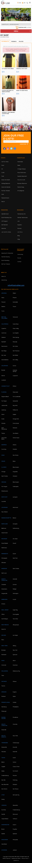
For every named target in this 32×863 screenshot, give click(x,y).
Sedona (3, 306)
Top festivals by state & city (10, 289)
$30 (17, 94)
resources (20, 210)
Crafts (2, 172)
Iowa (3, 455)
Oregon (3, 692)
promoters (4, 210)
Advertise (3, 228)
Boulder (3, 370)
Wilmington (15, 593)
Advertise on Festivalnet (7, 253)
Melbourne (15, 410)
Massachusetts (5, 518)
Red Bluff (3, 341)
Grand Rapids (4, 543)
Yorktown (15, 818)
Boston (14, 518)
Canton (14, 762)
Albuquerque (16, 624)
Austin (14, 757)
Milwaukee (15, 839)
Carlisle (14, 702)
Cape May (15, 610)
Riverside (15, 341)
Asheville (15, 579)
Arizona (4, 293)
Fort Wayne (4, 486)
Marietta (15, 449)
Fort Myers (4, 401)
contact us (16, 860)
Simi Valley (15, 359)
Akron (14, 660)
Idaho (3, 461)
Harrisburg (4, 706)
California (4, 324)
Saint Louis (4, 573)
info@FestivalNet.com (16, 285)
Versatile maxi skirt (21, 68)
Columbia (15, 724)
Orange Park (16, 419)
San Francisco (16, 350)
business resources (22, 183)
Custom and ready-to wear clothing (7, 91)
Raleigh (14, 589)
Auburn (14, 824)
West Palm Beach (4, 438)
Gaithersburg (16, 528)
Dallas (2, 771)
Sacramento (4, 346)
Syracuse (15, 654)
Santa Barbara (4, 359)
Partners (19, 228)
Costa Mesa (15, 324)
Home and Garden (5, 187)
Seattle (3, 833)
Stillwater (3, 562)
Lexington (15, 497)
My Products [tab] (5, 41)
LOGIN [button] (19, 2)
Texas (3, 757)
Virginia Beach (4, 818)
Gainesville (15, 401)
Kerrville (3, 780)
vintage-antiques (21, 169)
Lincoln (14, 599)
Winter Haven (16, 437)
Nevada (3, 635)
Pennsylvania (5, 702)
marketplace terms (16, 858)
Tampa (3, 433)
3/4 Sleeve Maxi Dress (8, 68)
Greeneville (4, 747)
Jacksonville (4, 405)
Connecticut (5, 386)
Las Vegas (15, 635)
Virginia (4, 805)
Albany (14, 645)
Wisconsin (4, 839)
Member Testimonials (22, 217)
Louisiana (4, 507)
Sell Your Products (5, 264)
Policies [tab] (21, 41)
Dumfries (3, 809)
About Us (4, 272)
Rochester (3, 654)
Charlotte (3, 584)
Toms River (15, 618)
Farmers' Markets (5, 190)
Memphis (3, 751)
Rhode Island (3, 718)
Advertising (4, 280)
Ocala (2, 419)
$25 (17, 72)
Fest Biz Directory (5, 256)
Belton (3, 762)
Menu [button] (16, 31)
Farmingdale (16, 614)
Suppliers (19, 224)
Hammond (15, 507)
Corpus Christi (16, 766)
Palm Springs (16, 337)
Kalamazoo (4, 547)
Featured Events (5, 197)
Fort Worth (15, 771)
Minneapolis (4, 558)
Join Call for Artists (6, 232)
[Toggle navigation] (30, 2)
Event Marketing (5, 260)
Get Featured (4, 224)
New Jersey (5, 610)
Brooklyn (3, 650)
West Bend (4, 844)
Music (2, 165)
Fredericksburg (5, 775)
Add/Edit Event (5, 213)
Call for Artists (4, 161)
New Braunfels (4, 784)
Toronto (3, 686)
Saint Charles (4, 476)
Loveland (3, 380)
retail (18, 165)
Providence (15, 717)
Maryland (4, 524)
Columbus (15, 665)
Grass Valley (16, 328)
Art (2, 169)
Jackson (15, 850)
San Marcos (15, 789)
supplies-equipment (22, 176)
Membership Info (21, 213)
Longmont (15, 375)
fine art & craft (21, 179)
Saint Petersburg (4, 428)
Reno (2, 639)
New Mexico (5, 624)
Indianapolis (15, 486)
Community (20, 254)
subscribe (23, 144)
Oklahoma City (16, 671)
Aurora (14, 365)
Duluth (14, 553)
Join (18, 221)
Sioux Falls (15, 735)
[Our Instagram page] (8, 148)
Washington (5, 824)
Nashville (15, 751)
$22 (3, 94)
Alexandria (15, 805)
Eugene (14, 692)
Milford (14, 386)
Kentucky (4, 497)
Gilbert (14, 293)
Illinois (3, 467)
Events (3, 157)
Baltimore (3, 528)
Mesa (2, 297)
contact (17, 50)
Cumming (3, 449)
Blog (18, 235)
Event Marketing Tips (6, 217)
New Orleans (4, 512)
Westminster (4, 532)
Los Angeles (16, 333)
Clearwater (15, 392)
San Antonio (4, 789)
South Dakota (3, 736)
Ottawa (14, 681)
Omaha (3, 604)
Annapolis (15, 524)
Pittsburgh (3, 711)
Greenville (3, 729)
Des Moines (15, 455)
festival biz (4, 249)
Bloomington (16, 467)
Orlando (3, 423)
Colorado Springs (15, 370)
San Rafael (15, 355)
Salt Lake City (16, 795)
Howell (14, 543)
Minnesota (4, 553)
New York (4, 645)
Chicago (3, 471)
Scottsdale (15, 302)
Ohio (2, 660)
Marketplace (21, 157)
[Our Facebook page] (4, 148)
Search (3, 201)
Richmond (15, 814)
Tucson (14, 306)
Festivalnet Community (20, 250)
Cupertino (3, 328)
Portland (3, 696)
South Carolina (4, 725)
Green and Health (5, 179)
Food (2, 176)
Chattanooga (16, 742)
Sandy (2, 799)
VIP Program (4, 221)
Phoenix (15, 297)
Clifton (3, 614)
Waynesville (4, 593)
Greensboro (4, 589)
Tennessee (4, 742)
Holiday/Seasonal (5, 183)
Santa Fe (3, 629)
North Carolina (4, 579)
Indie (2, 194)
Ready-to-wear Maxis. (22, 90)
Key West (15, 405)
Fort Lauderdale (16, 396)
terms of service (6, 858)
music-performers (21, 172)
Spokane (15, 833)
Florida (3, 392)
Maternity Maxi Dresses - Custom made (8, 113)
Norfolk (3, 814)
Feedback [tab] (13, 41)
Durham (15, 584)
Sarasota (15, 427)
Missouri (4, 568)
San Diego (3, 350)
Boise (14, 461)
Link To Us (19, 232)
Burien (3, 829)
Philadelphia (15, 706)
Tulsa (2, 675)
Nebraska (4, 599)
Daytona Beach (5, 396)
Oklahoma (4, 671)
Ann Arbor (15, 538)
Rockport (15, 784)
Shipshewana (4, 491)
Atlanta (14, 444)
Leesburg (3, 410)
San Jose (3, 355)
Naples (14, 414)
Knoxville (15, 747)
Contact (19, 261)
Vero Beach (15, 433)
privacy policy (25, 858)
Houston (15, 775)
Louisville (3, 501)
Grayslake (15, 471)
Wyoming (4, 850)
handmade (20, 161)
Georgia (4, 444)
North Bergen (4, 618)
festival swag (20, 187)
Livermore (3, 333)
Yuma (2, 311)
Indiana (3, 482)
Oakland (3, 337)
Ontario (4, 681)
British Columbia (4, 317)
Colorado (4, 365)
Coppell (3, 766)
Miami (2, 414)
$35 (3, 72)
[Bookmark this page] (15, 148)
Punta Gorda (16, 423)
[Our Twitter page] (11, 148)
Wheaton (15, 476)
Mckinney (15, 780)
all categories (20, 190)
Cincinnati (3, 665)
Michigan (4, 538)
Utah (3, 795)
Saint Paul (15, 558)
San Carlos (15, 346)
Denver (3, 375)
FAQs (18, 239)
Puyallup (15, 829)
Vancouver (15, 317)
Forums (19, 258)
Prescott (3, 302)
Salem (14, 696)
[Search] (27, 2)
